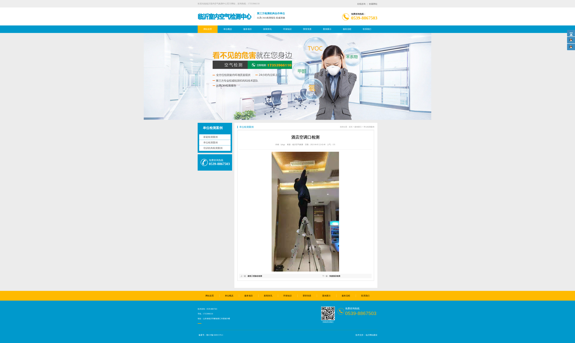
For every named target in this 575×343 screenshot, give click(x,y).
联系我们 (367, 29)
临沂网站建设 (371, 335)
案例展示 (327, 29)
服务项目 (247, 29)
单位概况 (227, 29)
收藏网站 (373, 4)
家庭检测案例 (210, 137)
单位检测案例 (210, 142)
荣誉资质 (307, 29)
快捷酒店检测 (334, 276)
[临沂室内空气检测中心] (225, 19)
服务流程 (347, 29)
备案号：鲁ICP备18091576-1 (211, 335)
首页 (350, 127)
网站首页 (207, 29)
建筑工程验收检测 (255, 276)
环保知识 (287, 29)
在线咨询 (361, 4)
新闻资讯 (267, 29)
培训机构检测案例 (213, 148)
